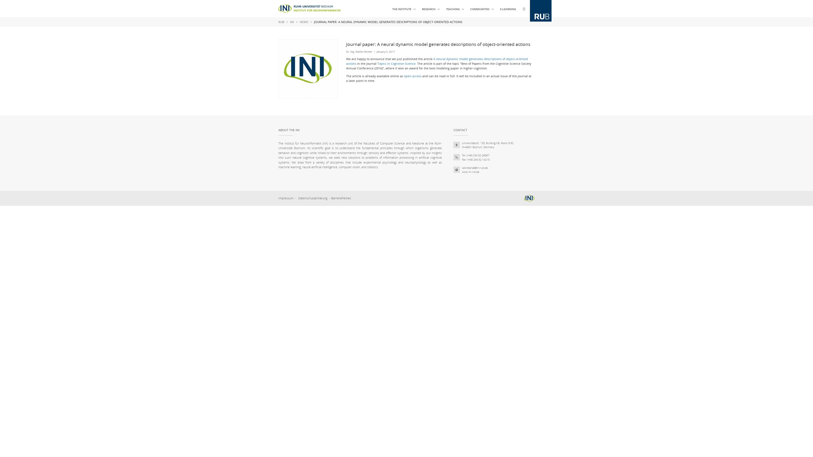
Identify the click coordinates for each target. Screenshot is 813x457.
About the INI (289, 130)
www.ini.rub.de (470, 172)
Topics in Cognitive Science (396, 64)
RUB (281, 22)
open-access (413, 76)
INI (292, 22)
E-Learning (508, 9)
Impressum (285, 198)
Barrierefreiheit (341, 198)
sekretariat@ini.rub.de (475, 168)
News (304, 22)
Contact (460, 130)
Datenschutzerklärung (312, 198)
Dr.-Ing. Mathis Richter (359, 52)
